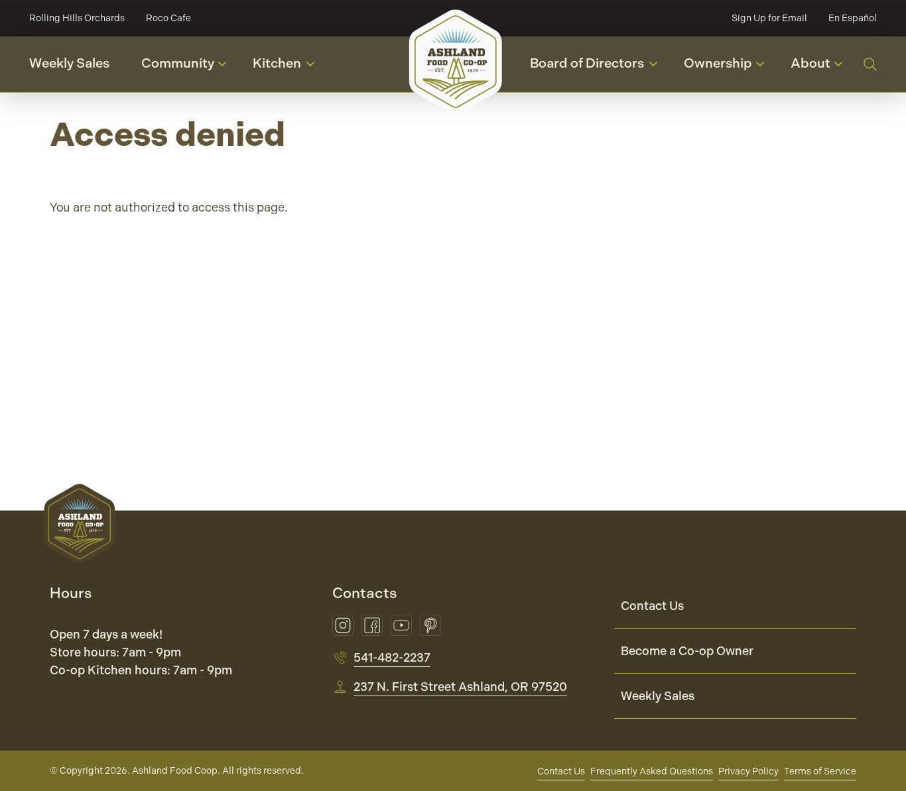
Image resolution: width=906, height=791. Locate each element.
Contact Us (652, 606)
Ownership (729, 68)
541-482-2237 (392, 657)
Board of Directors (599, 67)
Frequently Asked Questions (651, 771)
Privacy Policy (748, 771)
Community (189, 68)
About (821, 68)
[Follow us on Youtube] (401, 625)
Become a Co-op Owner (687, 651)
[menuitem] (735, 606)
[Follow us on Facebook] (372, 625)
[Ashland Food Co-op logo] (456, 61)
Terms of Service (820, 771)
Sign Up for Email (769, 18)
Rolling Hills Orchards (77, 18)
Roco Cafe (168, 18)
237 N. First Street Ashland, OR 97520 (460, 687)
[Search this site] (870, 64)
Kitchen (289, 67)
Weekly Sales (69, 63)
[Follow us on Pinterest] (430, 625)
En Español (852, 18)
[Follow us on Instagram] (343, 625)
